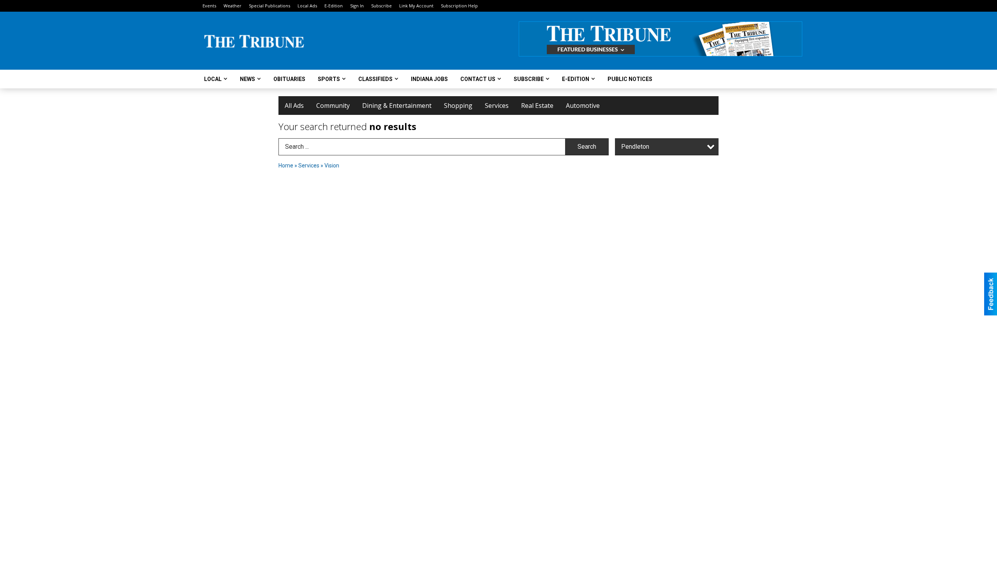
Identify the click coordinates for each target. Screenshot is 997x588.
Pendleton (635, 146)
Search (587, 146)
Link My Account (416, 6)
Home (285, 165)
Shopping (458, 105)
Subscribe (381, 6)
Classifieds (375, 79)
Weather (232, 6)
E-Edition (333, 6)
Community (333, 105)
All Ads (294, 105)
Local (213, 79)
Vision (331, 165)
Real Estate (537, 105)
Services (497, 105)
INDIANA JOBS (429, 79)
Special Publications (269, 6)
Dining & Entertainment (397, 105)
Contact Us (477, 79)
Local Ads (307, 6)
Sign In (357, 6)
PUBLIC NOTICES (630, 79)
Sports (329, 79)
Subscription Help (459, 6)
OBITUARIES (289, 79)
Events (209, 6)
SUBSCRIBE (529, 79)
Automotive (583, 105)
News (247, 79)
